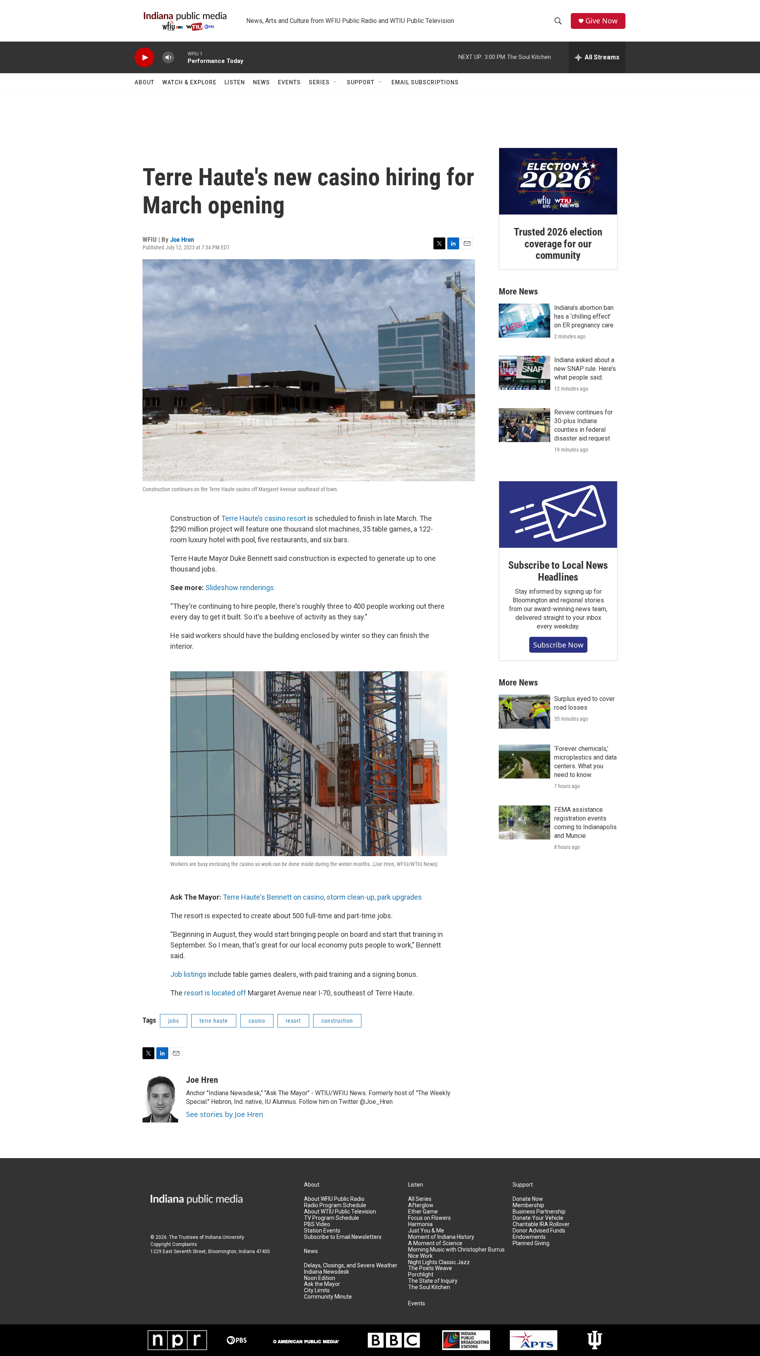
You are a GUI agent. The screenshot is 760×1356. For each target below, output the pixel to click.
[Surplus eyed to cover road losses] (524, 712)
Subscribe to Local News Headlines (558, 571)
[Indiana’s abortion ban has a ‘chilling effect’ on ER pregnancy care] (524, 321)
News (261, 82)
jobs (173, 1021)
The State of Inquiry (433, 1281)
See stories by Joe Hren (224, 1114)
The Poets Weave (430, 1268)
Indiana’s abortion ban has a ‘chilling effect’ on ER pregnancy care (584, 316)
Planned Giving (531, 1243)
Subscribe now (558, 645)
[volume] (168, 57)
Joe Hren (182, 239)
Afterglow (420, 1205)
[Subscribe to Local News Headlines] (558, 514)
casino (257, 1021)
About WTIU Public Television (340, 1212)
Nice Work (420, 1256)
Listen (234, 82)
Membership (528, 1205)
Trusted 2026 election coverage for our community (558, 244)
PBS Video (317, 1224)
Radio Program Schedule (335, 1205)
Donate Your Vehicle (538, 1218)
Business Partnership (539, 1212)
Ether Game (423, 1212)
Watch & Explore (189, 82)
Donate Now (528, 1199)
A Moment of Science (435, 1243)
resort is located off (215, 993)
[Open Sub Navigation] (335, 82)
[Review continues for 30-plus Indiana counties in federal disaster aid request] (524, 425)
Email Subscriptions (425, 82)
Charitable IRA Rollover (541, 1224)
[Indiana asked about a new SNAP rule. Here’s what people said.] (524, 373)
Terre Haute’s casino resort (263, 518)
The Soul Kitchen (429, 1287)
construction (337, 1021)
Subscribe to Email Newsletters (343, 1237)
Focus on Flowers (429, 1218)
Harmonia (420, 1224)
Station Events (322, 1231)
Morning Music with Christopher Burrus (456, 1250)
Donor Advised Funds (539, 1231)
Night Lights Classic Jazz (439, 1262)
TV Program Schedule (331, 1218)
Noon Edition (319, 1278)
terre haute (214, 1021)
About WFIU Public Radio (334, 1199)
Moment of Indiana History (441, 1237)
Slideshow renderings (239, 587)
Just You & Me (426, 1231)
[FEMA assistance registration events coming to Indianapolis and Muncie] (524, 822)
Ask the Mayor (322, 1284)
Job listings (188, 974)
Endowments (529, 1237)
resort (293, 1021)
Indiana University (224, 1237)
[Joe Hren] (160, 1098)
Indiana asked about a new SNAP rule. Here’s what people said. (585, 368)
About (144, 82)
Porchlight (420, 1275)
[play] (144, 57)
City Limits (317, 1290)
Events (289, 82)
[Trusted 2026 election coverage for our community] (558, 181)
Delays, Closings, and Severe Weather (350, 1266)
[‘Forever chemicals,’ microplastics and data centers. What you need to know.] (524, 761)
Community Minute (328, 1297)
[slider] (181, 57)
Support (360, 82)
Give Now (601, 21)
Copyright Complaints (173, 1244)
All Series (419, 1199)
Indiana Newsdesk (326, 1272)
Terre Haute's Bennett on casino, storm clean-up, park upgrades (322, 897)
